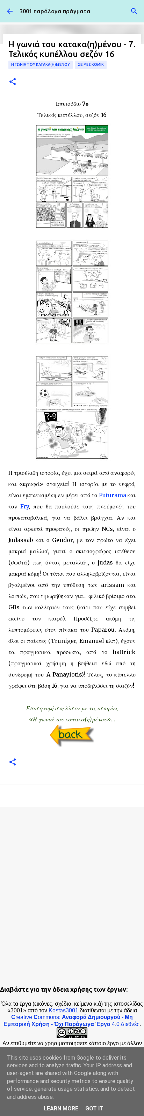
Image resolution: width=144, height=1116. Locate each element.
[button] (12, 82)
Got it (94, 1108)
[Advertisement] (72, 889)
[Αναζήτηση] (134, 11)
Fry (24, 506)
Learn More (61, 1108)
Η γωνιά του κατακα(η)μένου (40, 64)
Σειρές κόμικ (91, 64)
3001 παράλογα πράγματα (55, 11)
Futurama (112, 495)
